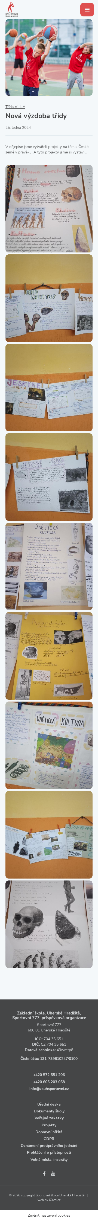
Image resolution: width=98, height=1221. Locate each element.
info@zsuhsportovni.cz (49, 1088)
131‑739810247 (54, 1058)
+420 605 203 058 (49, 1082)
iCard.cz (55, 1200)
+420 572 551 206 (49, 1074)
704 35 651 (53, 1039)
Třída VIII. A (15, 106)
